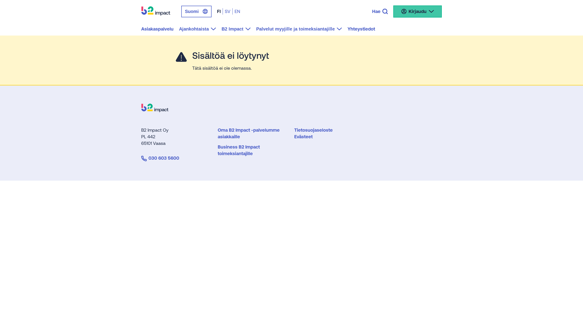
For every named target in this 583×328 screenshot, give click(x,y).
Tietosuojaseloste (313, 130)
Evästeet (303, 136)
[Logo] (155, 110)
